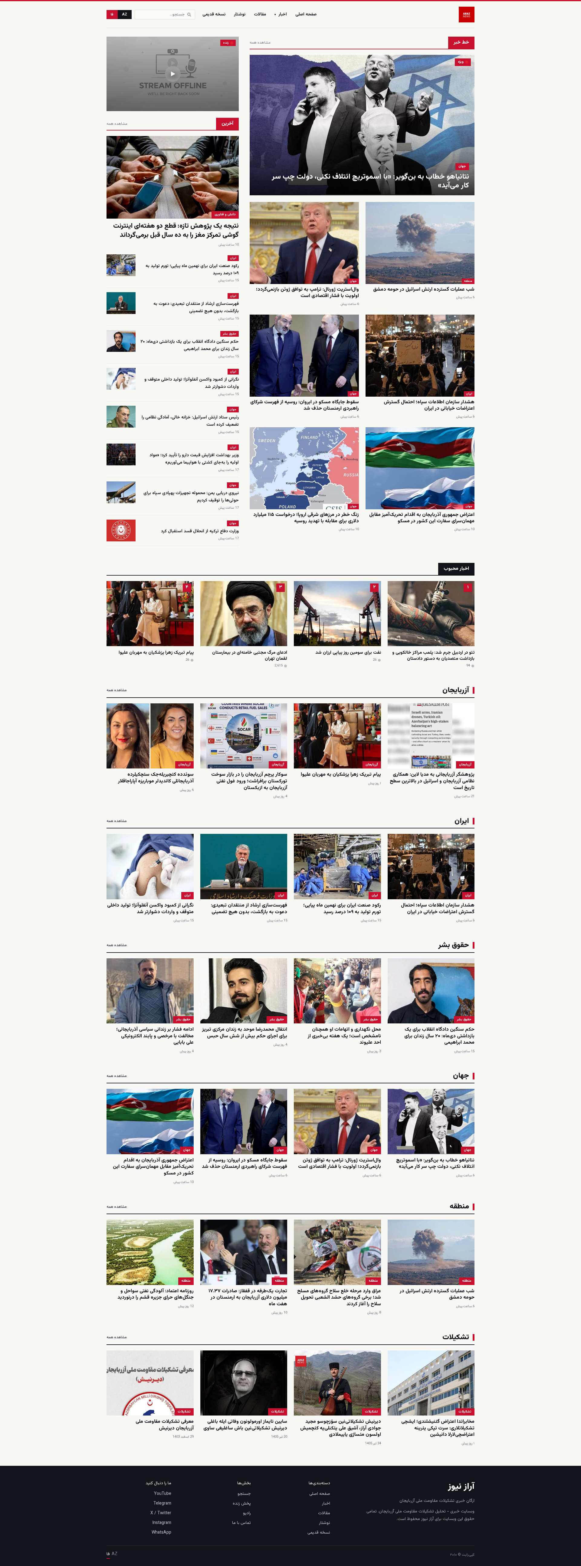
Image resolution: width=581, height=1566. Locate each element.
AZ (124, 14)
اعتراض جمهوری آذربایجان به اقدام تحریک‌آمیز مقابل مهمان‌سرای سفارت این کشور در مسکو (421, 518)
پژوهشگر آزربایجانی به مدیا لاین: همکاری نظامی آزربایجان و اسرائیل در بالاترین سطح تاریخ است (432, 781)
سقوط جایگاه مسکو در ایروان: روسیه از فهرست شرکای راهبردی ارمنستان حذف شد (304, 405)
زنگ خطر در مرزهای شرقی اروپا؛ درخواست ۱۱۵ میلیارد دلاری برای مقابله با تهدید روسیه (306, 518)
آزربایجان (465, 764)
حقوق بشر (229, 334)
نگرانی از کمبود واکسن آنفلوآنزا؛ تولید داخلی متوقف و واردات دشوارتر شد (150, 909)
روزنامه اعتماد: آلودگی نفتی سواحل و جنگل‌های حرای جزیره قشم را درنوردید (155, 1294)
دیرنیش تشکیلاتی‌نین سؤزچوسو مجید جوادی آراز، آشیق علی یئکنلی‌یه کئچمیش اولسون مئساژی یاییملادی (340, 1428)
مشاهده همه (260, 42)
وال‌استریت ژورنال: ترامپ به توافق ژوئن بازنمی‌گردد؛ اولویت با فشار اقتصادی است (307, 293)
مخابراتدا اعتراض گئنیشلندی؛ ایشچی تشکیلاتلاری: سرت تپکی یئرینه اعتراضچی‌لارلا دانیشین (437, 1428)
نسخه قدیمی (213, 14)
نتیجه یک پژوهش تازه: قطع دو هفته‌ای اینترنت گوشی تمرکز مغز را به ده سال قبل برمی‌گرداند (176, 230)
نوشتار (239, 14)
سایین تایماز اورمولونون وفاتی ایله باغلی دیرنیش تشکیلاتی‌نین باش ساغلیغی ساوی (245, 1425)
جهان (462, 166)
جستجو (244, 1494)
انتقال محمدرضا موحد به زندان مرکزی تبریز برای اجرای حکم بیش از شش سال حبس (244, 1033)
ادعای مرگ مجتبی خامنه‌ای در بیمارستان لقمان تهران (249, 655)
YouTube (162, 1494)
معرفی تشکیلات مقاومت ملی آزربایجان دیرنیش (165, 1425)
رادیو (247, 1513)
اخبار (280, 14)
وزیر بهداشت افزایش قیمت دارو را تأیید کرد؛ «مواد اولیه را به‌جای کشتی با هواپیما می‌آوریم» (194, 459)
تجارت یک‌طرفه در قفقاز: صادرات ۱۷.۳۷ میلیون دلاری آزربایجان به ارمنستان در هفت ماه (247, 1297)
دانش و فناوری (225, 214)
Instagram (162, 1523)
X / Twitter (160, 1513)
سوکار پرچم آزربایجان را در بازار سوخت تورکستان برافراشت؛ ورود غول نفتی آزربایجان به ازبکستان (249, 781)
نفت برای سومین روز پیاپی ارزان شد (348, 652)
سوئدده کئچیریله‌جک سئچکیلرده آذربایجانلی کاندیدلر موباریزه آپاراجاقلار (156, 778)
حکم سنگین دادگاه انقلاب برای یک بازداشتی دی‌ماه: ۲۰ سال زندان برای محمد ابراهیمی (189, 345)
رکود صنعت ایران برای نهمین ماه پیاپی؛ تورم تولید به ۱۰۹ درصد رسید (342, 909)
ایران (469, 394)
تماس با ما (241, 1523)
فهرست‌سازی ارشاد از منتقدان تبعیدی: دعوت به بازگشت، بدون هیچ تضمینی (196, 308)
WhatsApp (161, 1532)
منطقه (468, 281)
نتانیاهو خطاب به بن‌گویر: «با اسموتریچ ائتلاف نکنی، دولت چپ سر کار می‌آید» (370, 181)
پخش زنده (242, 1503)
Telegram (162, 1503)
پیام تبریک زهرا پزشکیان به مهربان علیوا (156, 652)
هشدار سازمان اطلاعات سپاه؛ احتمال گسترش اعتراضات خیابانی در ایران (429, 405)
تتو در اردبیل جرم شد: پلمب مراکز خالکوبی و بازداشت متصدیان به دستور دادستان (433, 655)
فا (112, 14)
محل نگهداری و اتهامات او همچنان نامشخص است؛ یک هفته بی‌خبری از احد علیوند (344, 1036)
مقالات (260, 14)
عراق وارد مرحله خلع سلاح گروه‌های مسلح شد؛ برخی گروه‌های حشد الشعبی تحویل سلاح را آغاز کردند (339, 1297)
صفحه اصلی (306, 14)
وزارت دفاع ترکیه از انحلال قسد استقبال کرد (200, 531)
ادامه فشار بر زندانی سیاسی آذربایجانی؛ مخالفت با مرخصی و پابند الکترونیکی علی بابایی (155, 1036)
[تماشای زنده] (173, 74)
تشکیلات (464, 1411)
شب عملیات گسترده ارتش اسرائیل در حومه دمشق (423, 289)
